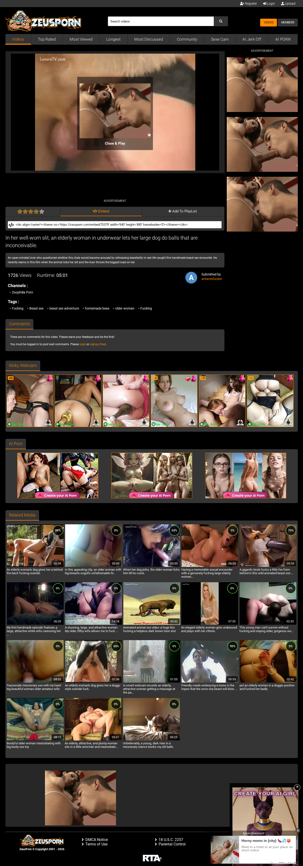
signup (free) (98, 344)
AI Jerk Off (251, 39)
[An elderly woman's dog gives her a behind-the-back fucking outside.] (35, 566)
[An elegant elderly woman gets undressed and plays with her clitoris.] (209, 624)
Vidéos (18, 39)
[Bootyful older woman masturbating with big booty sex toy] (35, 739)
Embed (103, 211)
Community (187, 39)
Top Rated (47, 39)
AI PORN (283, 39)
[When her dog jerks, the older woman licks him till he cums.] (151, 566)
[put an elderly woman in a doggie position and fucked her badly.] (268, 682)
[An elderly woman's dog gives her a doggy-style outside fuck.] (93, 682)
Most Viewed (81, 39)
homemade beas (97, 308)
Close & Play (115, 143)
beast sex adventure (64, 308)
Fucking (17, 308)
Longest (113, 39)
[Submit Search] (221, 21)
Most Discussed (148, 39)
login (83, 344)
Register (250, 3)
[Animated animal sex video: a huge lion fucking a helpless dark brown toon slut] (151, 624)
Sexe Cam (220, 39)
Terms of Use (96, 844)
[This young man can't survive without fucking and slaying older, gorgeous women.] (268, 624)
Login (270, 3)
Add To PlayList (184, 211)
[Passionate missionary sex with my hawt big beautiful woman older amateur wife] (35, 682)
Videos (268, 22)
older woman (124, 308)
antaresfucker (211, 279)
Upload (289, 3)
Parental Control (172, 844)
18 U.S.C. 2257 (171, 839)
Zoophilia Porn (22, 292)
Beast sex (36, 308)
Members (287, 22)
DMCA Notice (96, 839)
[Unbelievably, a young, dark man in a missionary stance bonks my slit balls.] (151, 739)
